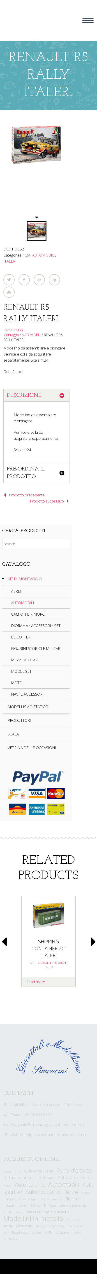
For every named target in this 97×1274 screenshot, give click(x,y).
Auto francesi (71, 1178)
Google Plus (39, 279)
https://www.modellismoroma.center (56, 1134)
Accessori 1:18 (11, 1171)
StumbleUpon (9, 292)
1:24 (26, 255)
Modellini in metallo (33, 1218)
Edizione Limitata (43, 1205)
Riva (6, 1233)
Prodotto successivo (47, 501)
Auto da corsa (17, 1178)
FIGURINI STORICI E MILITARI (36, 648)
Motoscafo (24, 1226)
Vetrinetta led (11, 1239)
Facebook (24, 279)
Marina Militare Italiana (73, 1206)
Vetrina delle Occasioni (32, 747)
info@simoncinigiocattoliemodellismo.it (53, 1124)
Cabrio (86, 1193)
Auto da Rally (44, 1178)
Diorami (22, 1206)
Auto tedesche (43, 1191)
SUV (48, 1232)
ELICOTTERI (21, 637)
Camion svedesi (27, 1199)
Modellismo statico (28, 706)
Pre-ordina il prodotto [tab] (26, 472)
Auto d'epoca (74, 1170)
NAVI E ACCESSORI (27, 694)
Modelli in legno (12, 1212)
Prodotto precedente (27, 495)
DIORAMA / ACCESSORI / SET (35, 625)
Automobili (63, 1184)
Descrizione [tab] (24, 395)
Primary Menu (88, 20)
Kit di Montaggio (13, 332)
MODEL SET (21, 671)
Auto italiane (30, 1184)
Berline (71, 1192)
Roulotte (37, 1233)
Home (8, 330)
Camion (9, 1199)
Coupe (8, 1205)
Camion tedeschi (51, 1199)
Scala (13, 734)
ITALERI (9, 261)
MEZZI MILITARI (25, 659)
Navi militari (56, 1226)
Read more (35, 981)
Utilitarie (62, 1232)
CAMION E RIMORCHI (30, 614)
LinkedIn (54, 279)
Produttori (19, 720)
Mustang (41, 1226)
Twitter (9, 279)
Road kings (20, 1232)
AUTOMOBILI (43, 255)
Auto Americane (38, 1171)
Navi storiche (75, 1226)
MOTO (16, 682)
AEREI (16, 591)
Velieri (77, 1233)
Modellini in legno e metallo (47, 1211)
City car (72, 1199)
